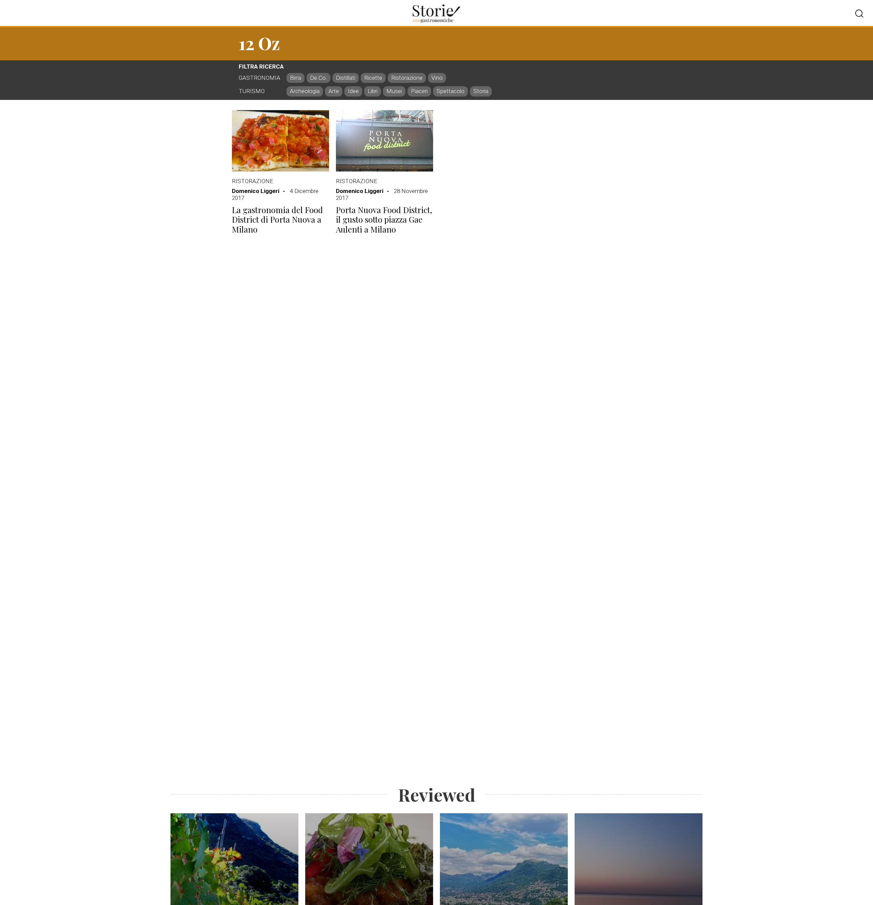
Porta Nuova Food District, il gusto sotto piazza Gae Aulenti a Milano (384, 219)
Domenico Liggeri (255, 191)
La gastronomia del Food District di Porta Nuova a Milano (277, 219)
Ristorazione (252, 181)
